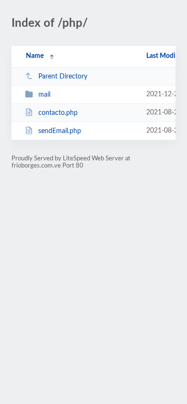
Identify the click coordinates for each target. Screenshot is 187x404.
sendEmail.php (59, 131)
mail (44, 94)
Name (35, 56)
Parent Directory (62, 76)
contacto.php (58, 113)
